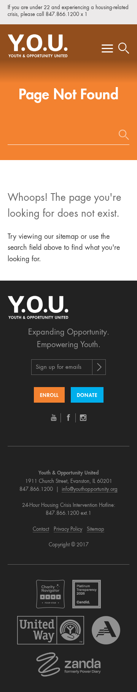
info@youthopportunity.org (90, 489)
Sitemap (95, 529)
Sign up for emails (58, 367)
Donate (87, 395)
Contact (41, 529)
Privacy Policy (68, 529)
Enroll (49, 395)
